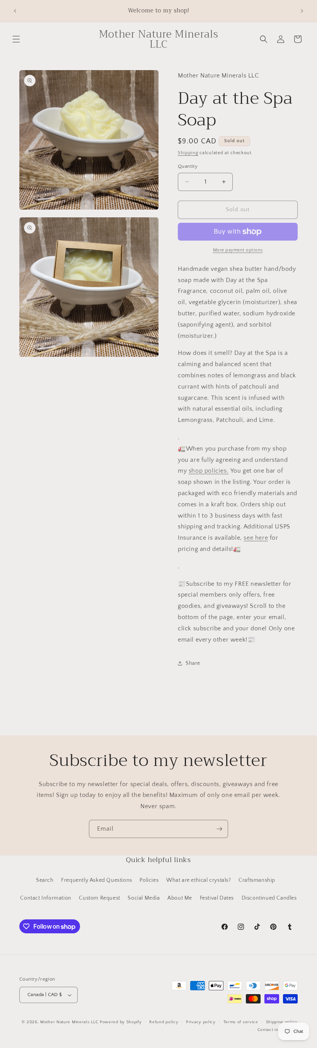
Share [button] (193, 663)
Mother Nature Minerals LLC (69, 1022)
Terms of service (240, 1022)
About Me (179, 898)
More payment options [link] (238, 250)
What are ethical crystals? (198, 880)
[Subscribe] (219, 829)
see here (256, 537)
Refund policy (163, 1022)
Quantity (188, 166)
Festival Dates (217, 898)
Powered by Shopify (121, 1022)
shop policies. (208, 470)
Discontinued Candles (269, 898)
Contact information (277, 1029)
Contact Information (45, 898)
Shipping (188, 152)
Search (45, 880)
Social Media (144, 898)
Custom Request (99, 898)
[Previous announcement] (15, 10)
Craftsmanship (257, 880)
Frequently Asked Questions (96, 880)
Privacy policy (201, 1022)
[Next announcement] (301, 10)
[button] (16, 39)
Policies (149, 880)
